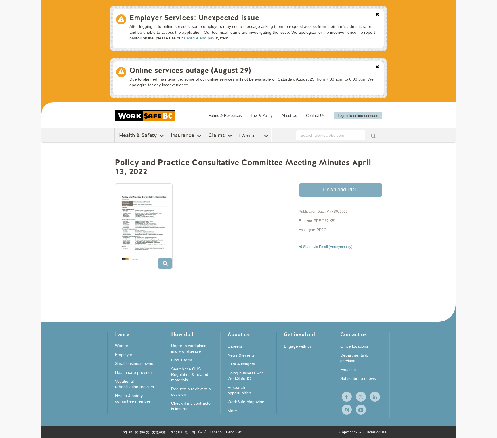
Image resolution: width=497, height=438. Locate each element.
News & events (241, 355)
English (126, 432)
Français (175, 432)
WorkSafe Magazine (246, 401)
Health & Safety (138, 135)
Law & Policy (262, 115)
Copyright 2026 (351, 432)
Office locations (354, 346)
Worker (121, 345)
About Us (289, 115)
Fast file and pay (199, 38)
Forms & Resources (225, 115)
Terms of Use (376, 432)
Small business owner (135, 363)
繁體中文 (159, 432)
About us (239, 335)
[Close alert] (377, 15)
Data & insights (241, 364)
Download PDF (340, 190)
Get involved (299, 335)
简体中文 (142, 432)
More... (234, 410)
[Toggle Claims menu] (230, 135)
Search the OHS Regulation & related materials (189, 374)
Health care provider (133, 372)
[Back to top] (404, 407)
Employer (123, 354)
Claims (216, 135)
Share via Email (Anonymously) (327, 247)
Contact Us (315, 115)
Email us (348, 369)
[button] (146, 228)
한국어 (190, 432)
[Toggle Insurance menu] (200, 135)
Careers (235, 346)
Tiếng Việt (233, 432)
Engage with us (298, 346)
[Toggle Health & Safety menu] (162, 135)
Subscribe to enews (358, 378)
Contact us (353, 335)
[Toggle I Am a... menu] (267, 135)
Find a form (181, 360)
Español (216, 432)
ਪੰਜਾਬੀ (202, 432)
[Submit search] (373, 135)
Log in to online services (358, 115)
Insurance (182, 135)
